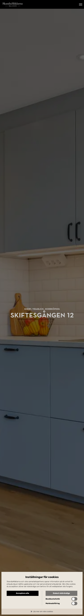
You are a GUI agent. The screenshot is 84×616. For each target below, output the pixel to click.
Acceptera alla (22, 593)
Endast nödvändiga (61, 593)
